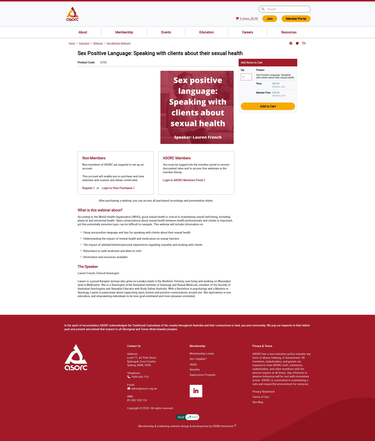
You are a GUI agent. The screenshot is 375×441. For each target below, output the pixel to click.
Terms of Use (260, 397)
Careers (247, 32)
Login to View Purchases (117, 188)
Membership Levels (202, 353)
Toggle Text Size (304, 45)
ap (257, 402)
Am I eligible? (198, 359)
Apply (193, 364)
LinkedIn (196, 391)
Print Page (291, 45)
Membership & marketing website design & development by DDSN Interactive (185, 426)
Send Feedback (298, 45)
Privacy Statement (263, 391)
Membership (124, 32)
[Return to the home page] (72, 14)
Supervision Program (202, 375)
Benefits (195, 369)
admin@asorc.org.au (144, 388)
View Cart (238, 20)
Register (87, 188)
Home (72, 43)
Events (166, 32)
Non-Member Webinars (119, 43)
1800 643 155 (140, 377)
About (83, 32)
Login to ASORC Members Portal (183, 180)
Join (270, 19)
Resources (288, 32)
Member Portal (296, 19)
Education (206, 32)
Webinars (98, 43)
